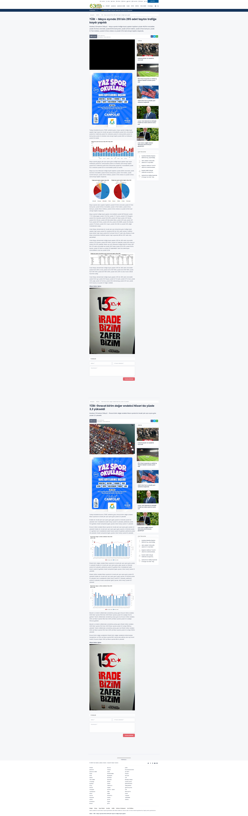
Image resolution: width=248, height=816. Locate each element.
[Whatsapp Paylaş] (157, 36)
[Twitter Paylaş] (154, 36)
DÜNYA (137, 6)
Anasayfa (92, 15)
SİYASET (108, 6)
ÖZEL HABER (143, 6)
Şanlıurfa (113, 6)
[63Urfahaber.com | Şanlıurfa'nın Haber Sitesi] (95, 6)
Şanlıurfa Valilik (121, 6)
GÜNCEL (97, 15)
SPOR (132, 6)
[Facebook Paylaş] (152, 36)
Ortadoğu (150, 6)
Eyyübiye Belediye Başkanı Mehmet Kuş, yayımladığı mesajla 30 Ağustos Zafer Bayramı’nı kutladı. (129, 10)
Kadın (128, 6)
